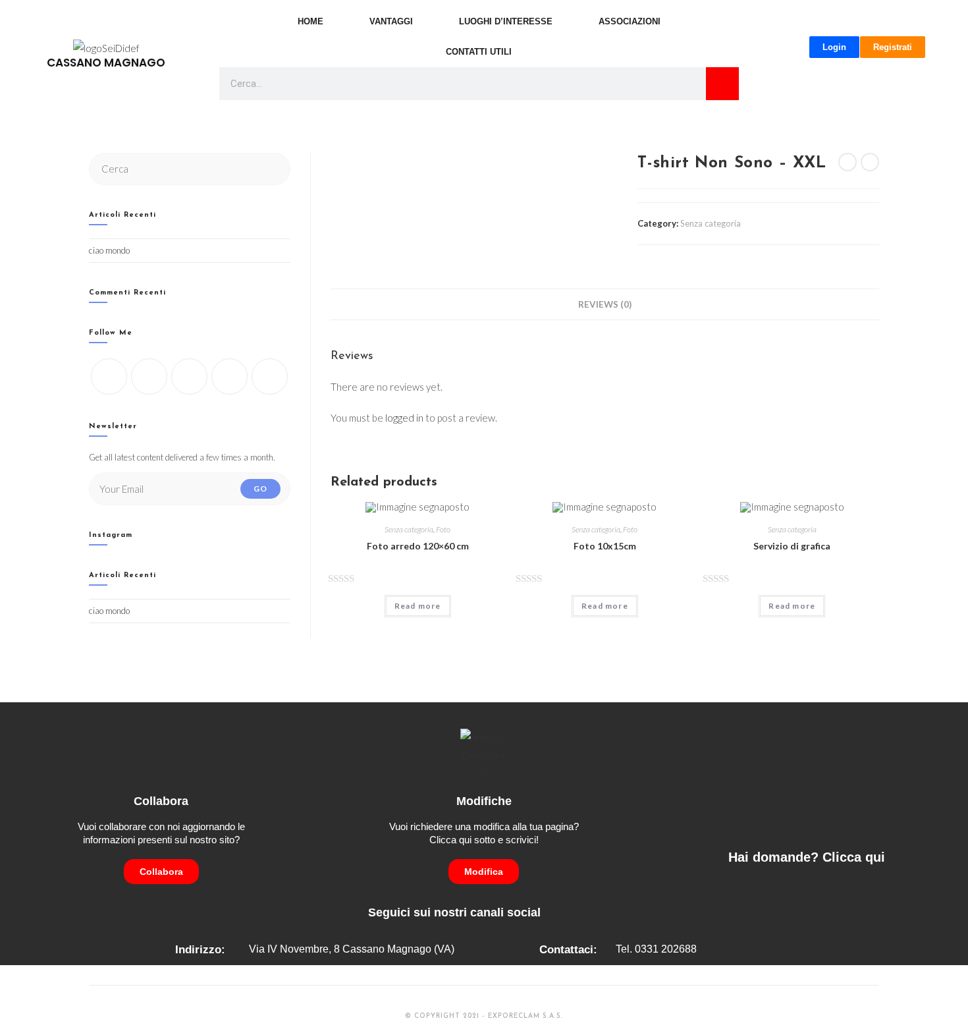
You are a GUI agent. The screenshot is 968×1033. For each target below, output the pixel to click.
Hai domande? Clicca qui (806, 857)
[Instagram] (189, 376)
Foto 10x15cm (605, 545)
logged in (404, 418)
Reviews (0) (605, 304)
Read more (417, 606)
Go (260, 488)
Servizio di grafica (791, 545)
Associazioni (629, 21)
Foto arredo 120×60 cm (418, 545)
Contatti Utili (479, 52)
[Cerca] (722, 83)
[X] (109, 376)
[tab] (605, 304)
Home (310, 21)
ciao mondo (109, 250)
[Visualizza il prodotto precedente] (847, 162)
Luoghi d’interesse (505, 21)
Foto (443, 529)
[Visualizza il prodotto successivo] (870, 162)
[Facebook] (149, 376)
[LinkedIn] (229, 376)
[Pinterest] (270, 376)
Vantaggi (391, 21)
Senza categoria (710, 223)
